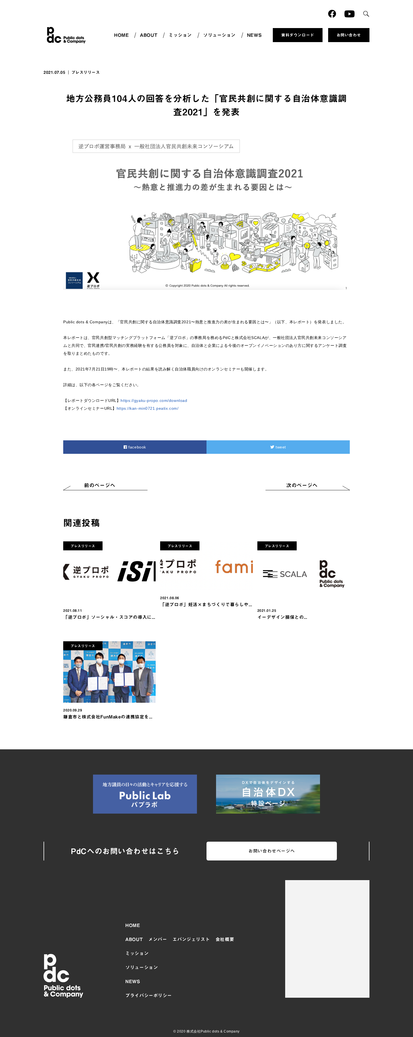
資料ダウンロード (297, 35)
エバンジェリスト (191, 939)
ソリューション (219, 35)
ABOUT (148, 35)
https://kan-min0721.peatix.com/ (147, 408)
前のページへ (99, 485)
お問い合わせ (349, 35)
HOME (121, 35)
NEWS (254, 35)
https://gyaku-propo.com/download (154, 400)
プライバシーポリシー (148, 995)
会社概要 (224, 939)
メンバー (157, 939)
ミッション (180, 35)
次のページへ (301, 485)
